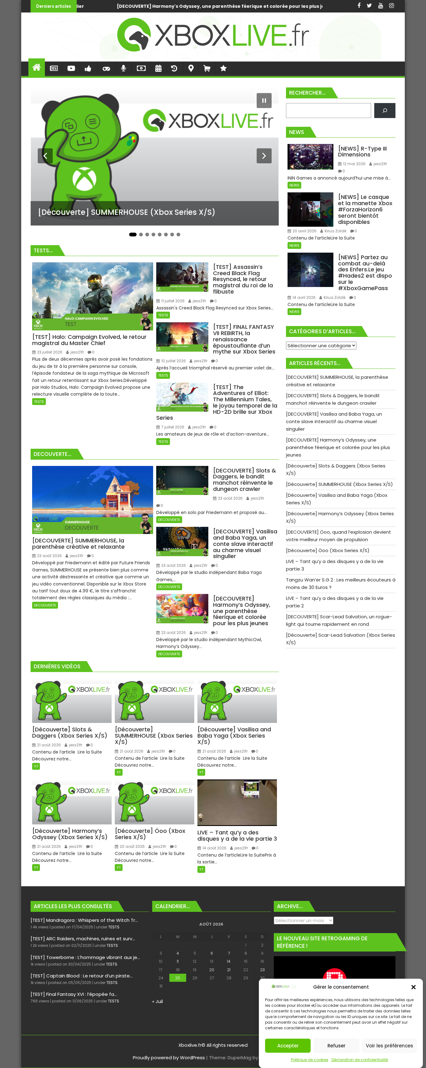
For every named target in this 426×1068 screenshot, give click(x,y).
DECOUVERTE (45, 605)
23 (262, 969)
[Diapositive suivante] (264, 155)
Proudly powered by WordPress (169, 1057)
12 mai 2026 (353, 163)
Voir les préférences (389, 1045)
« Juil (157, 1001)
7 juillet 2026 (172, 427)
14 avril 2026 (304, 297)
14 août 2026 (213, 848)
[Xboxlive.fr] (213, 57)
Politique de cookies (309, 1059)
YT (36, 766)
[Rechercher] (384, 110)
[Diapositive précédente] (45, 155)
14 (228, 961)
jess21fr (77, 352)
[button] (413, 987)
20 (211, 969)
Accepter (288, 1045)
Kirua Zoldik (335, 231)
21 (228, 969)
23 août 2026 (49, 555)
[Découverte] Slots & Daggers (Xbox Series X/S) (270, 6)
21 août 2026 (48, 745)
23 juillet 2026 (49, 352)
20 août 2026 (132, 846)
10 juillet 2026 (173, 360)
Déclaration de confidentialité (360, 1059)
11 (178, 961)
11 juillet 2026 (172, 301)
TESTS (39, 401)
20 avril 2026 (304, 231)
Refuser (336, 1045)
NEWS (294, 185)
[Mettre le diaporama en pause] (264, 100)
